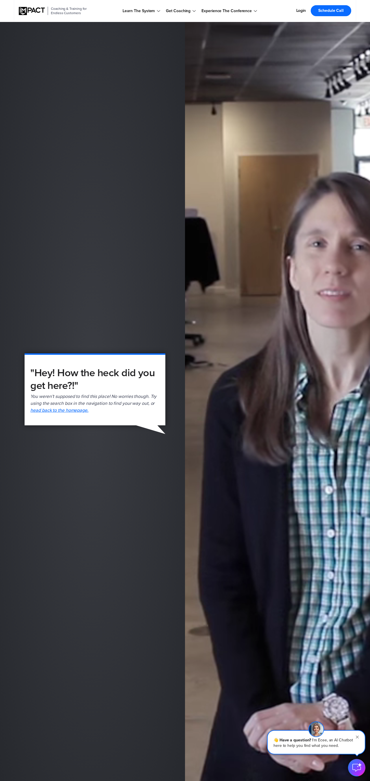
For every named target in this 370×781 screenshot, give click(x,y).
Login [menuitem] (301, 11)
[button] (316, 742)
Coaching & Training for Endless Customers (69, 11)
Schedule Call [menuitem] (331, 11)
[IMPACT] (32, 11)
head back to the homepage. (59, 410)
